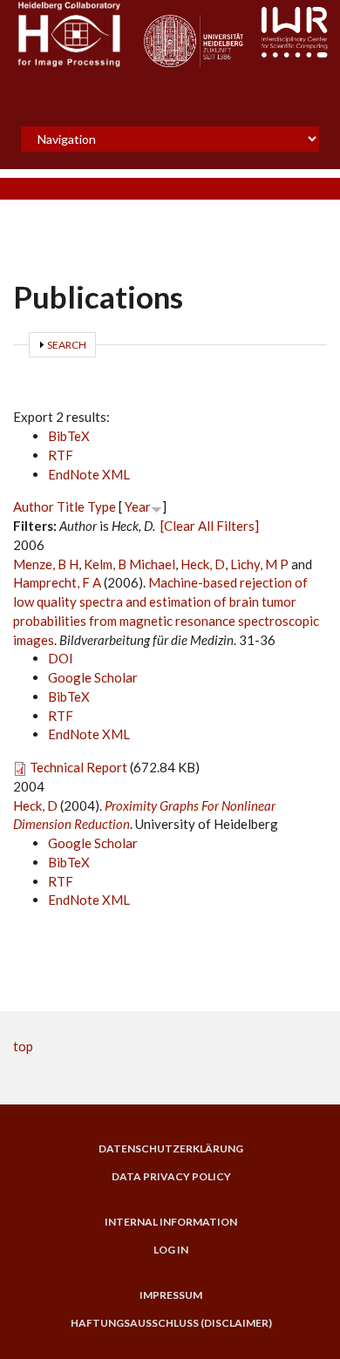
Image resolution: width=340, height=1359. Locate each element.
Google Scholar (93, 677)
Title (71, 506)
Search (66, 344)
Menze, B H (45, 564)
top (23, 1046)
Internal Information (171, 1222)
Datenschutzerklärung (171, 1149)
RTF (60, 455)
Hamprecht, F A (57, 582)
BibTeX (69, 436)
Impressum (170, 1295)
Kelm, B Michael (129, 564)
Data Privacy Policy (171, 1177)
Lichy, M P (259, 564)
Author (33, 506)
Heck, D (202, 564)
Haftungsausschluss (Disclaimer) (171, 1323)
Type (101, 506)
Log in (170, 1250)
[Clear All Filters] (209, 525)
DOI (60, 658)
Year (138, 506)
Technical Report (78, 767)
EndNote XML (89, 474)
